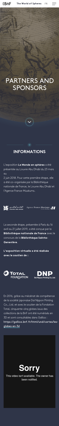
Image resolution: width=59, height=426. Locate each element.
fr (46, 4)
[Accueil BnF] (7, 3)
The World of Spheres (29, 4)
